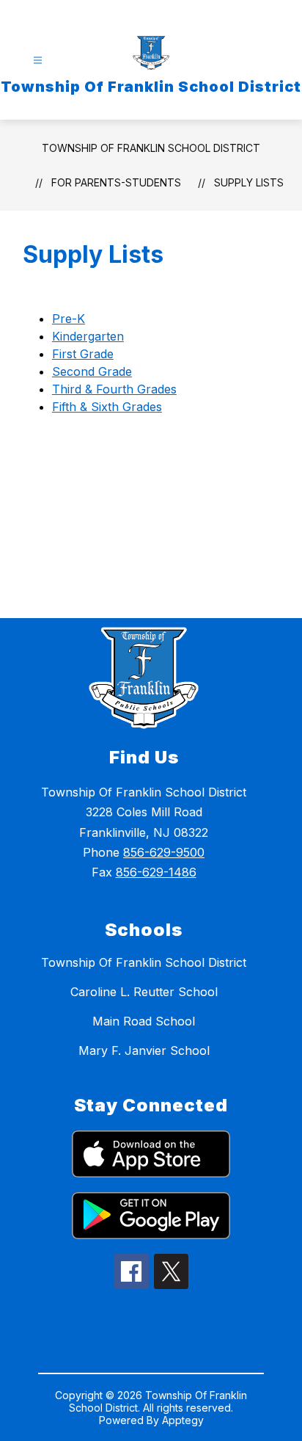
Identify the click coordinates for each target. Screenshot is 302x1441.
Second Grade (92, 371)
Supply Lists (249, 182)
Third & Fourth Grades (114, 389)
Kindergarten (88, 336)
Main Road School (143, 1021)
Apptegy (183, 1420)
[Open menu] (37, 60)
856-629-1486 (156, 872)
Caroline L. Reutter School (144, 991)
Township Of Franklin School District (151, 148)
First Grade (83, 353)
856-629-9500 (164, 852)
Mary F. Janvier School (144, 1050)
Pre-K (68, 318)
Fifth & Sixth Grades (107, 406)
